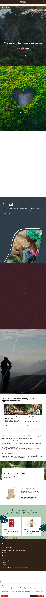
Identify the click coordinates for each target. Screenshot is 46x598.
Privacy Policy (5, 560)
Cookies (4, 562)
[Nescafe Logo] (23, 2)
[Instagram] (5, 552)
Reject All (41, 595)
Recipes (22, 5)
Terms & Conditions (7, 558)
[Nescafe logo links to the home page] (5, 543)
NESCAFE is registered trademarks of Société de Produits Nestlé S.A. (15, 567)
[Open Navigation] (44, 2)
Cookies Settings (5, 595)
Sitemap (4, 564)
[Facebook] (3, 552)
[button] (23, 55)
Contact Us (5, 555)
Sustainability (41, 5)
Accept (33, 595)
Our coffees (4, 5)
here (28, 591)
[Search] (2, 2)
